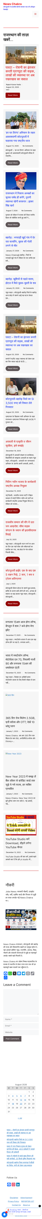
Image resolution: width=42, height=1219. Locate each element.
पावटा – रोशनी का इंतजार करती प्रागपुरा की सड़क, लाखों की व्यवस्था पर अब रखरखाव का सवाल (20, 73)
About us (26, 1205)
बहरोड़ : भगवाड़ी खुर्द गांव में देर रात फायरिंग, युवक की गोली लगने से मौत (20, 241)
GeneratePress (21, 1215)
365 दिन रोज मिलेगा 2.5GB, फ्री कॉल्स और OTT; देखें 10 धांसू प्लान (20, 722)
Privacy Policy (13, 1201)
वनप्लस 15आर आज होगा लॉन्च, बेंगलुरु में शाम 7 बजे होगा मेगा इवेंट (21, 626)
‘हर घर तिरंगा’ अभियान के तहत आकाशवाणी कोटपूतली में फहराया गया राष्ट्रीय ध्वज (20, 136)
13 (21, 1100)
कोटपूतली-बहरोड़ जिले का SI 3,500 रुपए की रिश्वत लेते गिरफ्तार (20, 403)
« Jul (20, 1118)
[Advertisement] (21, 1060)
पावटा (7, 90)
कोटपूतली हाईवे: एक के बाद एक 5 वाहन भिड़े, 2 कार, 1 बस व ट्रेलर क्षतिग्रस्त (21, 574)
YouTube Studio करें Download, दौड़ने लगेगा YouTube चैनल (18, 843)
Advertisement (26, 1198)
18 (13, 1104)
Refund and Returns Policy (21, 1209)
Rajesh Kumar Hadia (13, 84)
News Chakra (12, 4)
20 (21, 1104)
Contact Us (16, 1205)
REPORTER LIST (27, 1201)
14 (25, 1100)
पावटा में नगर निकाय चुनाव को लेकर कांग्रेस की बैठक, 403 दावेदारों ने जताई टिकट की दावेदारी (20, 1149)
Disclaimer (14, 1198)
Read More (13, 95)
